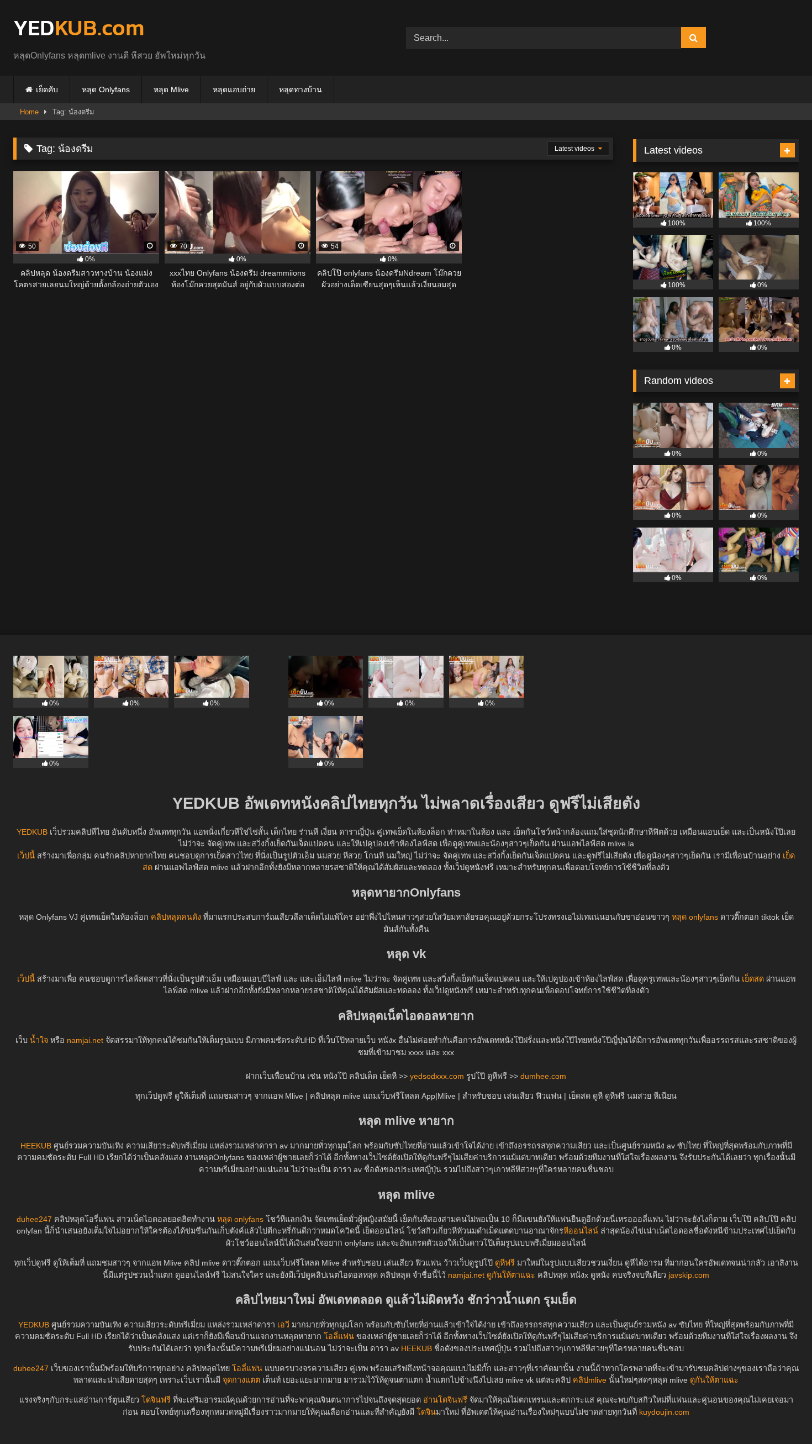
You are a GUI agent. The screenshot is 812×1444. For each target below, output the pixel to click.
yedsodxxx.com (437, 1076)
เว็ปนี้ (26, 855)
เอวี (283, 1324)
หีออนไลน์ (580, 1230)
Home (29, 112)
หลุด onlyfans (695, 917)
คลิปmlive (590, 1380)
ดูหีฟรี (505, 1262)
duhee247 (34, 1219)
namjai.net (85, 1040)
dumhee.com (543, 1076)
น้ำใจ (39, 1040)
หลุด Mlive (171, 89)
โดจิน (426, 1412)
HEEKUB (35, 1145)
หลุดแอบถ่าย (234, 89)
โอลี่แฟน (339, 1336)
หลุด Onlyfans (106, 89)
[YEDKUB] (78, 29)
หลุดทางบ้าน (300, 89)
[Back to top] (778, 1411)
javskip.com (688, 1275)
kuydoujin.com (664, 1412)
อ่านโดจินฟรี (445, 1399)
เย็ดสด (753, 978)
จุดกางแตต (241, 1380)
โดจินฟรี (156, 1399)
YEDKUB (32, 832)
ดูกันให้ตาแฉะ (511, 1275)
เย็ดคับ (47, 89)
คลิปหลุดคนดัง (176, 917)
